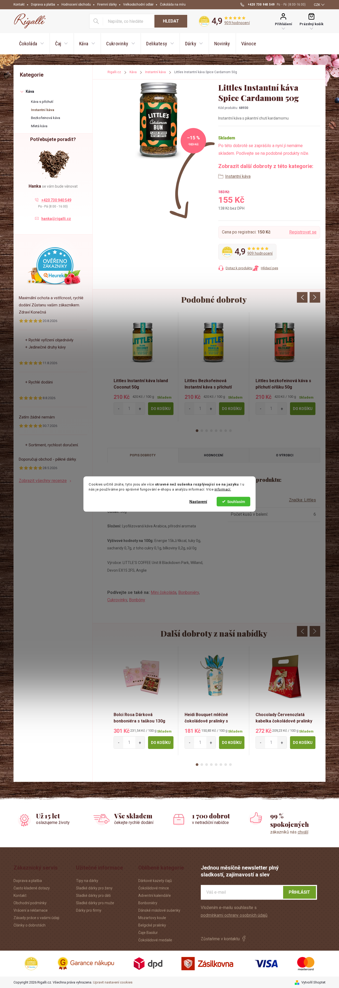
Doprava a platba (43, 4)
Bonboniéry (188, 592)
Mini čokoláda (163, 592)
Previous (302, 297)
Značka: (302, 499)
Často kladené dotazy (32, 888)
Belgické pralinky (152, 925)
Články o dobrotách (30, 925)
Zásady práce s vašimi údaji (36, 918)
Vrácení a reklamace (31, 910)
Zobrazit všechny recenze (43, 480)
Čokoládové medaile (155, 940)
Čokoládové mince (153, 888)
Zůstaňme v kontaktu (220, 938)
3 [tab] (206, 430)
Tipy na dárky (87, 881)
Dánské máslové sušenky (159, 910)
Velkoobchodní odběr (138, 4)
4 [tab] (211, 430)
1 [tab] (197, 430)
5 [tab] (216, 430)
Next (315, 297)
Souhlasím (236, 501)
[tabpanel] (142, 366)
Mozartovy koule (152, 918)
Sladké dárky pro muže (95, 903)
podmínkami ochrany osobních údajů (234, 915)
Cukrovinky (117, 599)
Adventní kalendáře (154, 895)
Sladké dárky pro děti (93, 895)
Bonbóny (137, 599)
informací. (223, 489)
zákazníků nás (289, 832)
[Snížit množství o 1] (118, 408)
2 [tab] (201, 430)
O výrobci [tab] (284, 455)
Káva (30, 91)
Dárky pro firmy (88, 910)
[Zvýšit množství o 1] (140, 408)
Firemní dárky (107, 4)
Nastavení (198, 501)
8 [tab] (230, 430)
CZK (317, 5)
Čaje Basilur (148, 932)
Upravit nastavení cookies (112, 982)
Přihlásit (299, 892)
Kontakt (19, 4)
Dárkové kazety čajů (155, 881)
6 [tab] (221, 430)
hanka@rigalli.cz (56, 219)
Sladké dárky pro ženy (94, 888)
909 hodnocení (237, 23)
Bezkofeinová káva (45, 118)
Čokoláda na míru (173, 4)
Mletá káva (39, 126)
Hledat (171, 21)
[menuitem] (32, 43)
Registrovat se (302, 232)
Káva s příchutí (42, 102)
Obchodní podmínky (30, 903)
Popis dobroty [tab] (143, 455)
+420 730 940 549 (56, 200)
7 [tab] (225, 430)
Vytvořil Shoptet (313, 982)
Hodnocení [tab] (213, 455)
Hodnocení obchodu (76, 4)
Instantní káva (42, 110)
